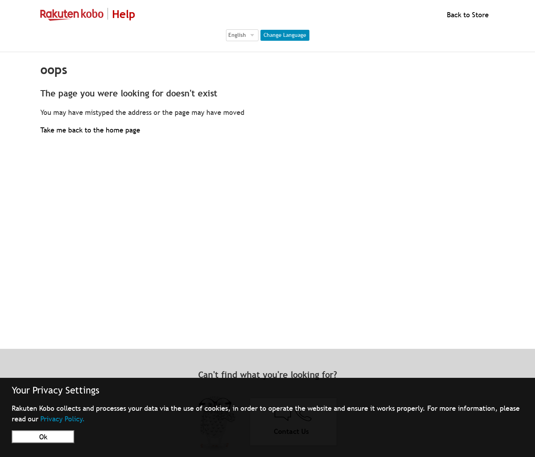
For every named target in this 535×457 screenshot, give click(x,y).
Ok (43, 436)
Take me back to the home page (90, 129)
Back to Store (467, 14)
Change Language (285, 34)
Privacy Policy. (62, 418)
